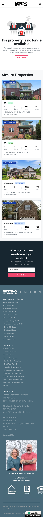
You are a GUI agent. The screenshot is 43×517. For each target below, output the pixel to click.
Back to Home (21, 57)
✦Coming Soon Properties (12, 361)
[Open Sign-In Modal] (40, 4)
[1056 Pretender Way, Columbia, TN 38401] (21, 170)
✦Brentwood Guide (9, 330)
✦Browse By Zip (8, 355)
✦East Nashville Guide (10, 302)
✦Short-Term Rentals (10, 364)
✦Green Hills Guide (9, 327)
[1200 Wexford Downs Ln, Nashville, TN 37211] (21, 210)
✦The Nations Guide (10, 315)
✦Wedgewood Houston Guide (13, 324)
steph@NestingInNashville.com (18, 412)
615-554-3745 (9, 409)
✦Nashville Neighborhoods (12, 367)
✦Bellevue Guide (8, 333)
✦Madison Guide (8, 336)
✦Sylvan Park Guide (9, 312)
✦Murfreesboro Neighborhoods (13, 382)
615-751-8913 (9, 398)
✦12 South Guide (8, 305)
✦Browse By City (8, 349)
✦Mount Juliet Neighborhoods (13, 379)
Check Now (21, 275)
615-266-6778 (9, 420)
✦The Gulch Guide (9, 318)
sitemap (5, 385)
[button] (3, 4)
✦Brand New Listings (10, 358)
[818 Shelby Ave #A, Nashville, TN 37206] (21, 90)
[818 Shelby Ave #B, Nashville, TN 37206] (21, 130)
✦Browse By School (9, 352)
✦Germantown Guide (10, 309)
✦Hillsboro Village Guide (11, 321)
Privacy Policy (21, 513)
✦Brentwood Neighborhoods (13, 370)
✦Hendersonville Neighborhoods (14, 376)
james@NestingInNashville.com (18, 401)
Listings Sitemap (8, 513)
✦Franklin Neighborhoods (12, 373)
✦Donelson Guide (9, 339)
